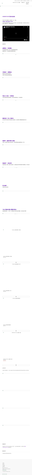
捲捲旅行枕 (23, 2)
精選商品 (27, 3)
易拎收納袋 (27, 2)
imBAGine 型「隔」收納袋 (16, 2)
